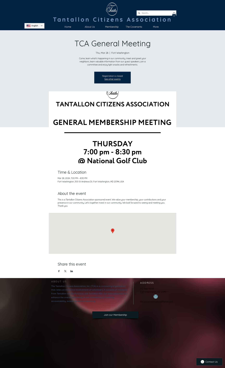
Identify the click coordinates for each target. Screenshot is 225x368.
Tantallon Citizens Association (112, 19)
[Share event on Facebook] (59, 271)
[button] (174, 15)
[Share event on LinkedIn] (71, 271)
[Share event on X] (65, 271)
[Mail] (156, 297)
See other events (112, 79)
